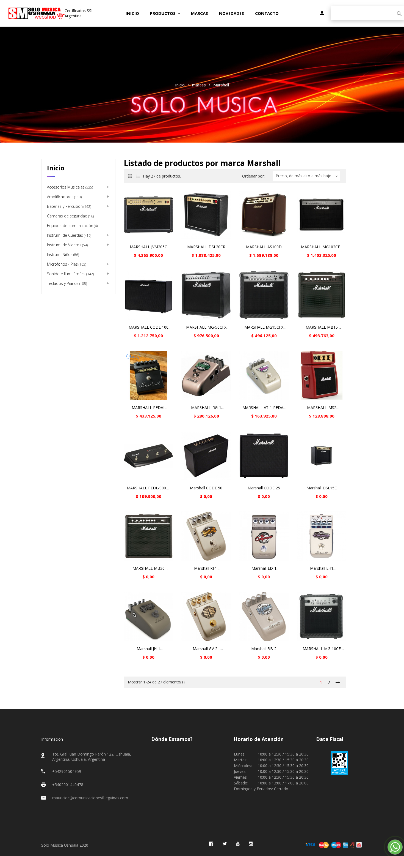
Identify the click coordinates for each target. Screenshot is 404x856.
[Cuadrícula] (129, 176)
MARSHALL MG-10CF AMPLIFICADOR (322, 649)
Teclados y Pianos (66, 283)
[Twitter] (225, 844)
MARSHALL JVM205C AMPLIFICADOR (148, 247)
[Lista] (138, 176)
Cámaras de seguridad (70, 216)
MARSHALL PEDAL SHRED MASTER (148, 408)
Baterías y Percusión (68, 206)
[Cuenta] (322, 13)
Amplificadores (64, 196)
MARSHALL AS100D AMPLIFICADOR (264, 247)
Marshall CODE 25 (264, 488)
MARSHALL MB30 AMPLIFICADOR (148, 568)
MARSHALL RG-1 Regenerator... (206, 408)
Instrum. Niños (62, 254)
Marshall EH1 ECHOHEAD (321, 568)
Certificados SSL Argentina (79, 13)
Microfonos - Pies (66, 264)
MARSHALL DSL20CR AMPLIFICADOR (206, 247)
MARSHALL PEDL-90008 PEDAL (148, 488)
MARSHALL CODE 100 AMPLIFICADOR (148, 327)
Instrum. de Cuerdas (68, 235)
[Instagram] (251, 844)
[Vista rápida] (148, 214)
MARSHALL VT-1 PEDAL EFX (264, 408)
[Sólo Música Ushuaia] (36, 13)
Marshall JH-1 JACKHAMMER (148, 649)
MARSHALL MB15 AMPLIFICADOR (322, 327)
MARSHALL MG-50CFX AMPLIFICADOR (206, 327)
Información (52, 739)
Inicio (55, 167)
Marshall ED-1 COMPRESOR (263, 568)
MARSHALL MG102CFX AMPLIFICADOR (321, 247)
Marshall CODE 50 (206, 488)
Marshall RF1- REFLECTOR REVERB (206, 568)
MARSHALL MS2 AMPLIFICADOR (321, 408)
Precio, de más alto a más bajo (303, 175)
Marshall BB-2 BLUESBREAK (263, 649)
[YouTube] (237, 844)
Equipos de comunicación (72, 225)
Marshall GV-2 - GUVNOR (206, 649)
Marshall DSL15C (321, 488)
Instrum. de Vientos (67, 244)
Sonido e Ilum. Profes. (70, 273)
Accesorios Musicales (69, 187)
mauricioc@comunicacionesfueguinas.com (90, 797)
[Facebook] (211, 844)
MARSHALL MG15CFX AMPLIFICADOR (263, 327)
